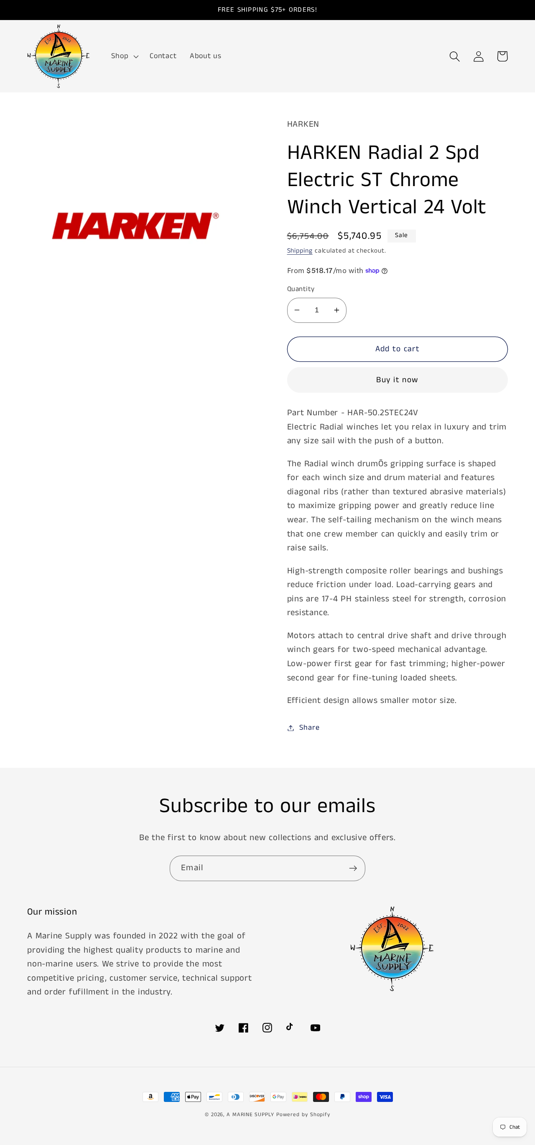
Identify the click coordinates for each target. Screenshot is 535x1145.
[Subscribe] (353, 868)
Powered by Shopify (303, 1115)
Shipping (300, 251)
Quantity (301, 289)
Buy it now (397, 380)
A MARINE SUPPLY (250, 1115)
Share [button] (309, 727)
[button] (124, 56)
